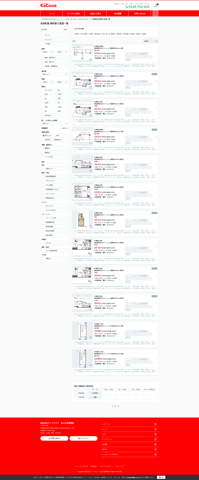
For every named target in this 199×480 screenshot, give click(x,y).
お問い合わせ (139, 14)
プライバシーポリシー (106, 466)
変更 (65, 29)
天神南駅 (112, 34)
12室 (94, 397)
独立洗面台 (49, 235)
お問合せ (104, 449)
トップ (51, 14)
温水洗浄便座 (50, 231)
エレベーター (50, 194)
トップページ (106, 424)
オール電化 (49, 185)
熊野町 (101, 46)
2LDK (46, 103)
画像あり (48, 148)
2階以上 (48, 258)
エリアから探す (73, 14)
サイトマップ (120, 466)
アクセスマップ (107, 439)
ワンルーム (48, 90)
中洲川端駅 (83, 34)
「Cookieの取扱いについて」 (134, 477)
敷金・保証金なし (50, 57)
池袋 (101, 74)
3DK (46, 107)
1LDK (60, 94)
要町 (104, 58)
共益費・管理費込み (51, 66)
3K (59, 103)
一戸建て (48, 44)
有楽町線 (98, 58)
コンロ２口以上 (51, 210)
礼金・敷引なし (50, 62)
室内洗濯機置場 (51, 176)
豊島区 (97, 74)
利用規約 (94, 466)
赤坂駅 (144, 34)
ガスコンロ (49, 206)
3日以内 (47, 140)
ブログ (104, 434)
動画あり (48, 152)
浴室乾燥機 (49, 226)
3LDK (60, 107)
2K (46, 98)
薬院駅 (138, 34)
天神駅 (91, 34)
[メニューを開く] (155, 13)
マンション (48, 39)
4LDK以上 (48, 115)
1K (59, 90)
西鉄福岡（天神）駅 (100, 34)
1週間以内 (57, 140)
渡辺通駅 (126, 34)
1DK (46, 94)
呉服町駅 (119, 34)
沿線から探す (95, 14)
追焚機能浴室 (50, 222)
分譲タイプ (49, 168)
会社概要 (117, 14)
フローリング (50, 181)
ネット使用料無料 (51, 251)
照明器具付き (50, 198)
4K (46, 111)
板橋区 (97, 46)
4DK (59, 111)
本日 (57, 135)
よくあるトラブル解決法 (110, 454)
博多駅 (76, 34)
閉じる (161, 477)
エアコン (48, 243)
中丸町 (101, 324)
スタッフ (104, 429)
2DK (59, 98)
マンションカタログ (82, 466)
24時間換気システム (52, 189)
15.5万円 (95, 393)
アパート (48, 35)
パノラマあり (49, 157)
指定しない (48, 135)
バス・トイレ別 (51, 218)
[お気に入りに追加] (90, 59)
